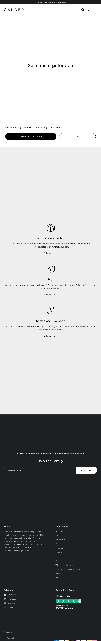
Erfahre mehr (50, 253)
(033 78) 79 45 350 (25, 544)
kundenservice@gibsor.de (16, 550)
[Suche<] (82, 9)
